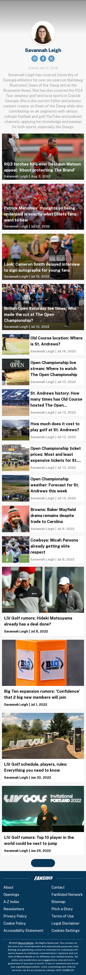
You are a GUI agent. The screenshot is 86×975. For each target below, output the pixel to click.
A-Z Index (11, 902)
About (8, 887)
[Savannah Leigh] (16, 176)
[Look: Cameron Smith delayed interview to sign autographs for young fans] (43, 257)
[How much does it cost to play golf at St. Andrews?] (43, 430)
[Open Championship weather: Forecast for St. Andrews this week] (43, 488)
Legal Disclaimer (65, 923)
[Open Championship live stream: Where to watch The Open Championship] (43, 372)
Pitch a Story (62, 909)
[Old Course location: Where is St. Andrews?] (43, 344)
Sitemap (58, 902)
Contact (58, 887)
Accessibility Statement (23, 930)
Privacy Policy (15, 916)
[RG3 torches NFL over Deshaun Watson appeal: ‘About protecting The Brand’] (43, 157)
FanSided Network (67, 894)
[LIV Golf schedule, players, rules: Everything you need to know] (43, 747)
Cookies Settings (65, 930)
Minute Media (26, 943)
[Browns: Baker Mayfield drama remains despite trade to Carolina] (43, 519)
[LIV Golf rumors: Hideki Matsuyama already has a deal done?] (43, 601)
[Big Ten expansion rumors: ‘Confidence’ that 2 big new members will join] (43, 674)
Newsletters (13, 909)
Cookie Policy (14, 923)
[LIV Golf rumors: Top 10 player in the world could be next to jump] (43, 820)
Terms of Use (62, 916)
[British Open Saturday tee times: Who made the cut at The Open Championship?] (43, 307)
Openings (11, 894)
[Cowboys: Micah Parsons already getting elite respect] (43, 549)
